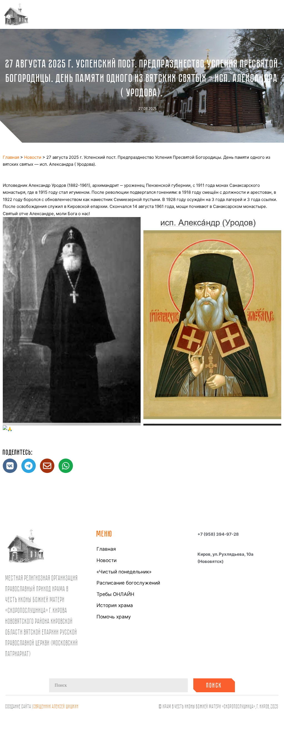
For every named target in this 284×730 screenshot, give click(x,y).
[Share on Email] (47, 466)
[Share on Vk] (10, 466)
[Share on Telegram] (28, 466)
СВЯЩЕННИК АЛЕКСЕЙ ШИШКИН (56, 706)
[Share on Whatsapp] (66, 466)
